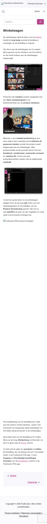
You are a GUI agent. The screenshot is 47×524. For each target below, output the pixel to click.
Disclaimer (23, 516)
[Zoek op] (40, 22)
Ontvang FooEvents (35, 4)
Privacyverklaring (12, 513)
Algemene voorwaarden (31, 513)
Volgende (32, 482)
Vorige (13, 475)
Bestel (38, 37)
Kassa (23, 443)
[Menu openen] (3, 11)
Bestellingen (23, 461)
